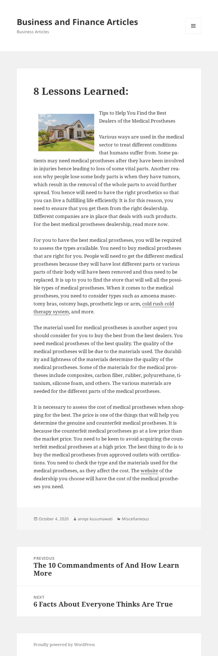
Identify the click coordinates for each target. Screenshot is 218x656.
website (149, 470)
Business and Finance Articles (77, 21)
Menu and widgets (193, 33)
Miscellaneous (135, 518)
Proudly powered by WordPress (64, 644)
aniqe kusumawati (95, 518)
